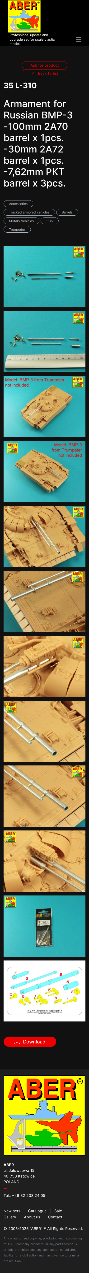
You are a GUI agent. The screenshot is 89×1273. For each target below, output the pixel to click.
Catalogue (37, 1210)
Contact (55, 1217)
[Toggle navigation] (78, 39)
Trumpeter (17, 229)
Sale (58, 1210)
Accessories (18, 204)
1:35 (49, 221)
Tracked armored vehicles (29, 212)
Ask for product (44, 65)
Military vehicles (21, 221)
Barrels (67, 212)
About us (32, 1217)
